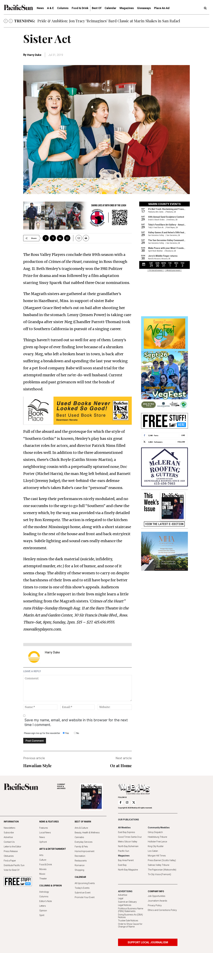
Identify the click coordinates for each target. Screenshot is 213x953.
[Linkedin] (60, 238)
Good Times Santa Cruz (130, 837)
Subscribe (9, 832)
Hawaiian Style (37, 765)
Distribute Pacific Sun (14, 865)
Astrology (44, 892)
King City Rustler (156, 846)
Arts (41, 855)
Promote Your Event (84, 897)
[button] (205, 8)
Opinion (43, 910)
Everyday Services (83, 842)
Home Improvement (84, 851)
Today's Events (82, 888)
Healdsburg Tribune (157, 837)
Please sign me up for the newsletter (42, 733)
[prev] (6, 21)
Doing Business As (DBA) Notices (130, 916)
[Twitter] (53, 238)
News (42, 837)
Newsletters (9, 828)
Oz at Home (121, 765)
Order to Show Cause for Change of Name (130, 925)
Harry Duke (34, 54)
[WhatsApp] (67, 238)
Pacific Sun (123, 851)
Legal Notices (124, 905)
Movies (42, 869)
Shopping (79, 870)
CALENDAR (80, 877)
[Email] (77, 238)
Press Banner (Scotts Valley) (162, 860)
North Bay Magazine (128, 869)
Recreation (80, 856)
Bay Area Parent (126, 860)
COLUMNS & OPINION (50, 885)
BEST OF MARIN (83, 821)
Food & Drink (45, 864)
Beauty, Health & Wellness (87, 832)
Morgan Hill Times (157, 855)
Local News (45, 832)
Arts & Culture (81, 828)
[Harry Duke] (34, 656)
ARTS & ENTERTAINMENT (52, 849)
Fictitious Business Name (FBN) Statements (130, 909)
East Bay (122, 865)
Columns (43, 896)
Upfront (43, 842)
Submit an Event (82, 892)
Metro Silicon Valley (127, 841)
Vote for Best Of (11, 870)
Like (183, 435)
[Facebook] (46, 238)
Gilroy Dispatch (155, 832)
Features (43, 828)
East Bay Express (126, 832)
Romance (79, 865)
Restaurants (81, 860)
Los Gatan (153, 851)
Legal (120, 898)
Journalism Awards (157, 900)
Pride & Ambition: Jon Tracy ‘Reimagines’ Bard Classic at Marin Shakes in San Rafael (109, 20)
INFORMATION (11, 821)
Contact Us (9, 842)
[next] (11, 21)
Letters (42, 906)
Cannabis (79, 837)
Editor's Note (45, 901)
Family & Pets (81, 846)
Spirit (41, 915)
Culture (42, 860)
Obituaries (9, 856)
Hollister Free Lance (157, 841)
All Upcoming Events (85, 883)
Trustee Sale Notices (128, 920)
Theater (43, 878)
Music (42, 874)
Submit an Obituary (127, 902)
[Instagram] (127, 802)
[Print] (86, 238)
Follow (181, 442)
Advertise (8, 837)
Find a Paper (10, 860)
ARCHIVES (61, 786)
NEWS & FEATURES (49, 821)
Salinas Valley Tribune (158, 865)
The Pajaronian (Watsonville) (162, 869)
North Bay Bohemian (128, 846)
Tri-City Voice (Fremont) (159, 874)
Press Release (11, 851)
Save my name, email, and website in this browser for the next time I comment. (76, 722)
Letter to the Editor (12, 846)
